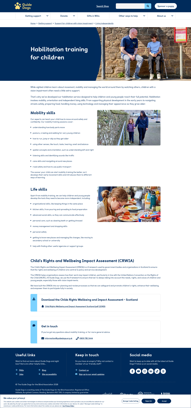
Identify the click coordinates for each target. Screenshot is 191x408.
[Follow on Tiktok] (157, 371)
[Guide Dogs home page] (23, 6)
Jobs (21, 374)
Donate (64, 15)
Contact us (84, 370)
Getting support (33, 15)
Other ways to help (128, 15)
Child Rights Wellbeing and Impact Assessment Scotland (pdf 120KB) (75, 306)
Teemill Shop (102, 6)
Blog (44, 370)
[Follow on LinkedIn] (151, 371)
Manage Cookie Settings (131, 401)
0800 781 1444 (86, 338)
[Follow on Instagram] (144, 371)
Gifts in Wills (93, 15)
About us (161, 15)
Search (148, 6)
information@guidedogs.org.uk (58, 338)
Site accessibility (49, 374)
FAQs (21, 370)
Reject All (148, 401)
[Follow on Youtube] (138, 371)
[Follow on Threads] (163, 371)
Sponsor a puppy (166, 6)
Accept (164, 401)
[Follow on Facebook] (132, 371)
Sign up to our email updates (91, 374)
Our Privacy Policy (68, 406)
